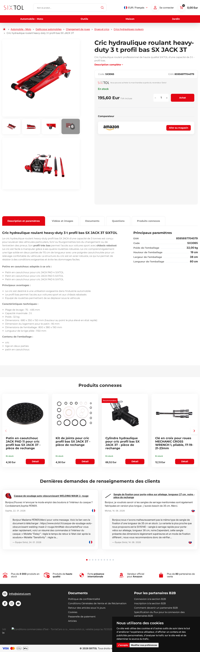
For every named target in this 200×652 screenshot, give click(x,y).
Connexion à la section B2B (150, 599)
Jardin (176, 19)
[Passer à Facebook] (4, 603)
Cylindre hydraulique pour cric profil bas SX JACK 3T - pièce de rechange (122, 443)
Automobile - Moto (31, 19)
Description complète (107, 64)
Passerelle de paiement (82, 616)
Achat (182, 97)
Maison (130, 19)
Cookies (72, 612)
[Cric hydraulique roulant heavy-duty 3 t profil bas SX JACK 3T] (41, 78)
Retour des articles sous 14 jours (86, 607)
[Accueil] (4, 29)
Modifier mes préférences (144, 645)
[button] (194, 430)
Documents (92, 221)
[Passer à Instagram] (11, 603)
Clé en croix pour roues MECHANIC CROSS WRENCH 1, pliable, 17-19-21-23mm (174, 443)
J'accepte (123, 645)
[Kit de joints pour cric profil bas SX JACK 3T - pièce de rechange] (75, 413)
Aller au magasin (178, 127)
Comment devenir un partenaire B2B (156, 607)
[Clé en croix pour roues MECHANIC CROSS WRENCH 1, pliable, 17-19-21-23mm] (174, 413)
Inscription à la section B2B (150, 603)
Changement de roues (78, 29)
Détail (35, 461)
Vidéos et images (62, 221)
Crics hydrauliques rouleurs (128, 29)
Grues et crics (101, 29)
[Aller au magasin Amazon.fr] (111, 127)
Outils (84, 19)
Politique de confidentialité (84, 599)
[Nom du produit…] (69, 8)
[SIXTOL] (13, 7)
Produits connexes (148, 221)
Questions (118, 221)
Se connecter (166, 7)
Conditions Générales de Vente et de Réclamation (97, 603)
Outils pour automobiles (48, 29)
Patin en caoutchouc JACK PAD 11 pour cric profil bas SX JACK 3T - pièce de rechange (23, 443)
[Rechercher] (102, 7)
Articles (72, 621)
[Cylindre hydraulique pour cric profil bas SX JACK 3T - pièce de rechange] (124, 413)
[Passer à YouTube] (18, 603)
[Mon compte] (155, 7)
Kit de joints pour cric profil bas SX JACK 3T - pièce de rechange (73, 441)
